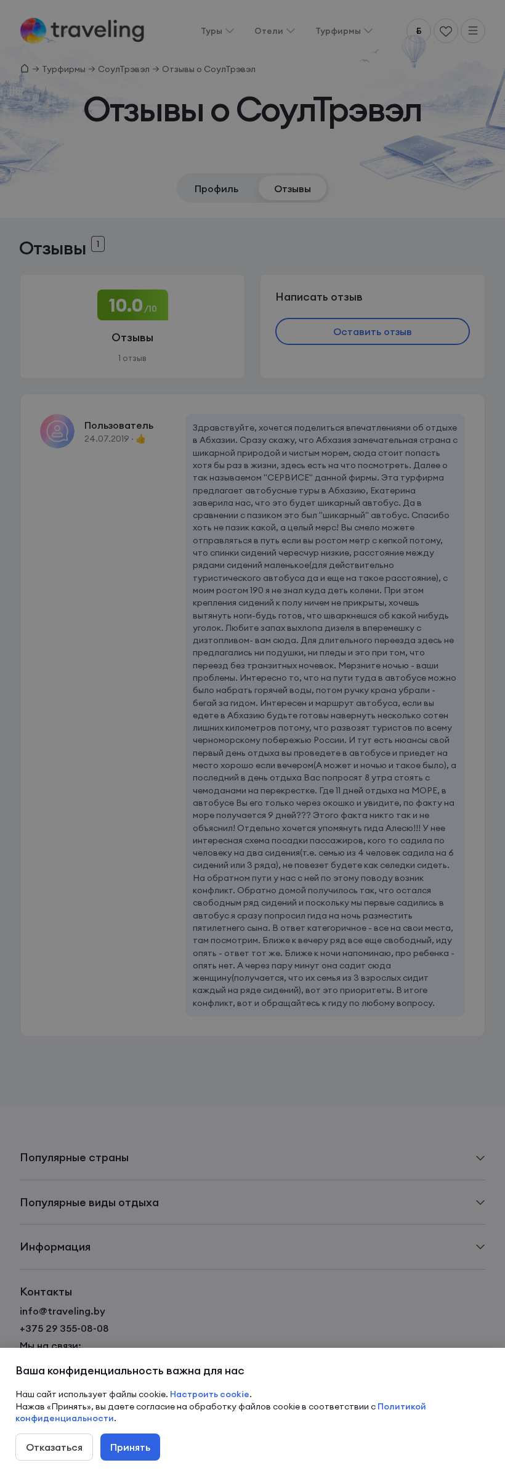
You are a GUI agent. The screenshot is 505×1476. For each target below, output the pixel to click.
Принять (130, 1447)
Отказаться (54, 1447)
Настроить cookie (209, 1394)
